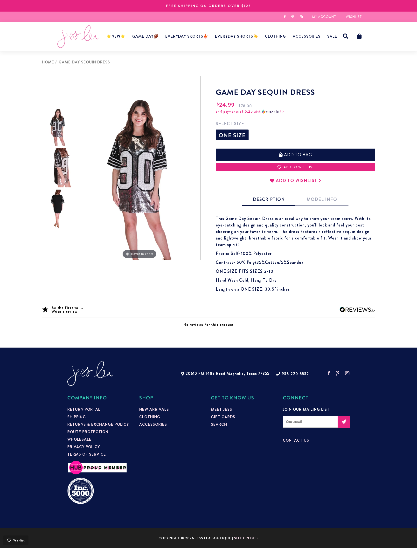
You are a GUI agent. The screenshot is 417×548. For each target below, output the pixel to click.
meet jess (221, 409)
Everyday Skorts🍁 (186, 36)
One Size (232, 135)
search (219, 424)
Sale (332, 36)
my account (324, 16)
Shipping (76, 417)
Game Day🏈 (145, 36)
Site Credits (246, 538)
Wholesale (79, 439)
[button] (345, 36)
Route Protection (87, 432)
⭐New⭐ (115, 36)
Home (48, 62)
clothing (149, 417)
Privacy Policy (83, 447)
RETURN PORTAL (83, 409)
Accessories (153, 424)
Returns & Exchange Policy (98, 424)
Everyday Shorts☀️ (236, 36)
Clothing (275, 36)
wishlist (354, 16)
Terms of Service (86, 454)
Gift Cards (223, 417)
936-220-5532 (295, 374)
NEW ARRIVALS (154, 409)
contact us (296, 440)
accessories (306, 36)
